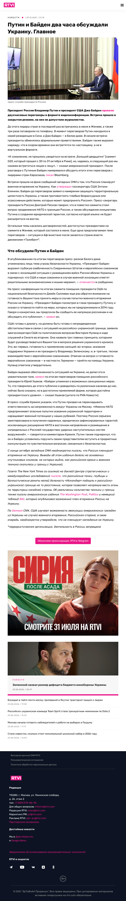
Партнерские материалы (24, 822)
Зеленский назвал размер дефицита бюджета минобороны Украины (59, 685)
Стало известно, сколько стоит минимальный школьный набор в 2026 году (52, 733)
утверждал (64, 186)
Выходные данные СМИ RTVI (25, 755)
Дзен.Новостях (24, 836)
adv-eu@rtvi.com (36, 818)
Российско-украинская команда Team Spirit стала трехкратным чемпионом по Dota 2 (59, 711)
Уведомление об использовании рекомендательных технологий (47, 852)
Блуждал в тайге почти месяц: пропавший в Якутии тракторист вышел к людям (55, 700)
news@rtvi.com (36, 810)
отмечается (87, 282)
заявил (50, 316)
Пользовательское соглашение (27, 760)
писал (50, 175)
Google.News (18, 840)
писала (56, 476)
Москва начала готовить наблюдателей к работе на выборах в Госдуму (50, 722)
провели (108, 110)
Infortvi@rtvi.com (45, 806)
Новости (14, 17)
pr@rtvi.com (35, 814)
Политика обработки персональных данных (34, 764)
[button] (122, 5)
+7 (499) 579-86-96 (25, 802)
